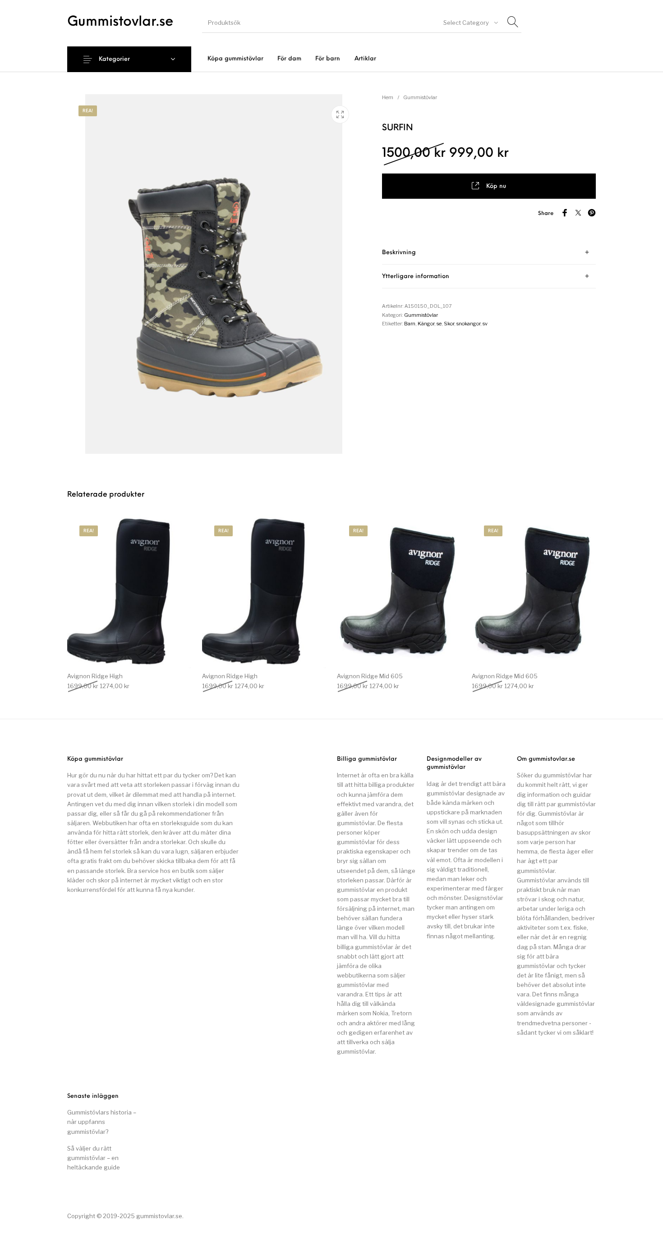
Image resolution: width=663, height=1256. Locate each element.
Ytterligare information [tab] (415, 276)
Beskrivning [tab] (399, 253)
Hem (387, 97)
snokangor (468, 323)
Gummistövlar (420, 97)
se (439, 323)
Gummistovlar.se (120, 22)
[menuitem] (235, 59)
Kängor (426, 323)
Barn (409, 323)
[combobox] (470, 22)
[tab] (489, 253)
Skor (449, 323)
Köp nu (496, 186)
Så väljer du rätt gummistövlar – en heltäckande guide (93, 1158)
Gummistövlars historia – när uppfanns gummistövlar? (101, 1122)
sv (485, 323)
